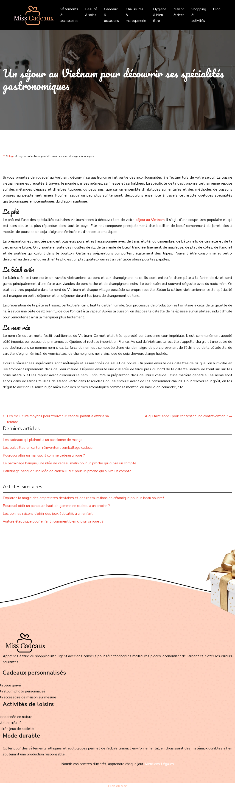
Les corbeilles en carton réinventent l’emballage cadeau (47, 447)
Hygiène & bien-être (159, 15)
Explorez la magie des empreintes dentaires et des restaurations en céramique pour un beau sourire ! (83, 497)
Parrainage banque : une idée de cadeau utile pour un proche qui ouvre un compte (67, 471)
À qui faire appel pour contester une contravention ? (186, 416)
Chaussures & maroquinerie (136, 15)
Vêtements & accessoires (69, 15)
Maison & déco (179, 12)
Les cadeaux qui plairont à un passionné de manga (42, 439)
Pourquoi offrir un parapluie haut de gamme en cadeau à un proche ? (56, 505)
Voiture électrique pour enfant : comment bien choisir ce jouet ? (53, 521)
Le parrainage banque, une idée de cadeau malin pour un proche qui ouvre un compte (69, 463)
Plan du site (117, 786)
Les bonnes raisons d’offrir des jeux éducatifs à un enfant (48, 513)
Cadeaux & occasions (111, 15)
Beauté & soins (91, 12)
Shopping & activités (198, 15)
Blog (217, 9)
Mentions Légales (159, 763)
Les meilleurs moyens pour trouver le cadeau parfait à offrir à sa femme (58, 419)
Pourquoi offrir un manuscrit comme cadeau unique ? (44, 455)
